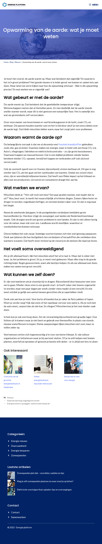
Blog (11, 62)
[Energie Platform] (13, 4)
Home (6, 62)
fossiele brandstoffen (70, 144)
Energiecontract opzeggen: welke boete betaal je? (28, 403)
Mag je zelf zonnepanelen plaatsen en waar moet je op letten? (45, 481)
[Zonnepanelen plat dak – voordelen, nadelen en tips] (11, 476)
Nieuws (18, 62)
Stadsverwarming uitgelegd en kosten (23, 400)
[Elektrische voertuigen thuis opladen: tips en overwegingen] (11, 492)
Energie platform (24, 527)
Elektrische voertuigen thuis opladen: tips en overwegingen (44, 489)
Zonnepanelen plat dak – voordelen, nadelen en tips (40, 473)
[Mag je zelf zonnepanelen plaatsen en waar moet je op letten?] (11, 484)
